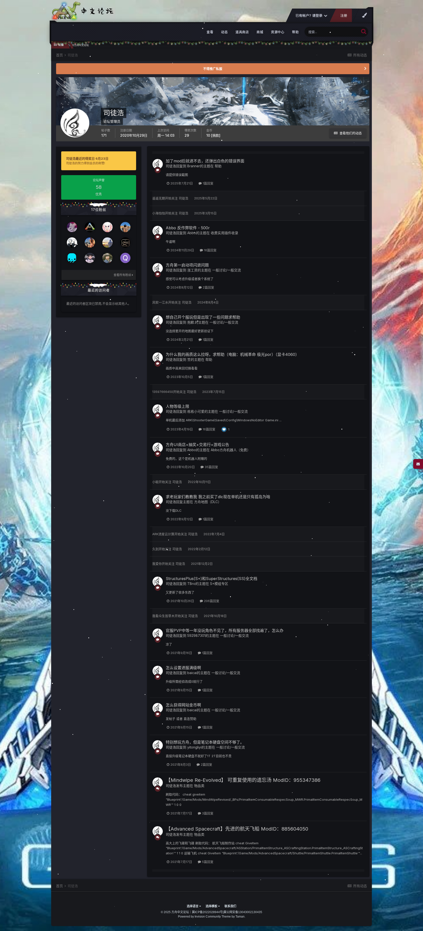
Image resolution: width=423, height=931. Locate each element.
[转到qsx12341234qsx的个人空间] (125, 258)
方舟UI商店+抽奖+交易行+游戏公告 (197, 444)
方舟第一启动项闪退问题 (187, 265)
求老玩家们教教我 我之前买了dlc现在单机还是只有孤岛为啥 (218, 496)
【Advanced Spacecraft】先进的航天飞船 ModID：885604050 (237, 829)
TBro (191, 583)
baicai (192, 673)
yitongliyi (194, 747)
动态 (224, 32)
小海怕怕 (158, 213)
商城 (260, 32)
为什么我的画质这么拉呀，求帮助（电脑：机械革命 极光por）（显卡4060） (232, 354)
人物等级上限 (177, 406)
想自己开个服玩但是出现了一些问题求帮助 (203, 317)
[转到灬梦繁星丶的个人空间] (107, 227)
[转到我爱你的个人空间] (89, 242)
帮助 (295, 32)
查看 (210, 32)
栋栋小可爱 (195, 411)
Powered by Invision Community (199, 916)
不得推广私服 (212, 69)
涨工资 (192, 270)
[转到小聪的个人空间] (125, 227)
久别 (155, 549)
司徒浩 (171, 166)
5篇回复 (207, 862)
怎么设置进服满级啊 (183, 667)
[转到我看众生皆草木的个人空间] (107, 258)
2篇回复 (208, 287)
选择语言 (193, 906)
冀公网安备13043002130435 (242, 912)
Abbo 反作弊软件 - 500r (188, 227)
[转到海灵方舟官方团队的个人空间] (72, 258)
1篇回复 (207, 183)
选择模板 (212, 906)
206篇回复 (211, 601)
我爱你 (157, 564)
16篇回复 (210, 250)
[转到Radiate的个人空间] (72, 227)
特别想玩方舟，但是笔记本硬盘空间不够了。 (205, 742)
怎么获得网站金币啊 (183, 704)
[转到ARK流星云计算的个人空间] (125, 242)
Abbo (191, 233)
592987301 (196, 635)
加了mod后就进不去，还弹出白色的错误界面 (205, 160)
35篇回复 (211, 467)
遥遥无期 (158, 198)
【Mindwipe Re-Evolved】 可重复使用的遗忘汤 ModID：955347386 (243, 780)
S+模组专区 (219, 583)
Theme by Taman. (233, 916)
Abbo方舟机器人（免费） (230, 450)
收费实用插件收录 (224, 233)
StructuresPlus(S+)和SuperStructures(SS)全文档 (211, 578)
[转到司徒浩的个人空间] (157, 164)
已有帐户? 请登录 (309, 15)
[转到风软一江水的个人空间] (89, 258)
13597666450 (162, 392)
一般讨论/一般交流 (226, 270)
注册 (343, 15)
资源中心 (277, 32)
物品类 (199, 786)
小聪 (155, 482)
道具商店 (242, 32)
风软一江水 (160, 302)
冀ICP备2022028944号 (207, 912)
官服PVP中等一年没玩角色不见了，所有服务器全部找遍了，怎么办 (224, 630)
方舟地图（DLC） (207, 502)
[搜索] (363, 31)
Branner (193, 166)
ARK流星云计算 (163, 534)
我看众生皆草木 (163, 616)
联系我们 (230, 906)
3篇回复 (207, 813)
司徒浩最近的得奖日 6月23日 (87, 158)
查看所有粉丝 (123, 275)
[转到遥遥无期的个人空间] (107, 242)
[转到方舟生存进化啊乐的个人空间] (72, 242)
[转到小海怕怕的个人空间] (89, 227)
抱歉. (191, 322)
